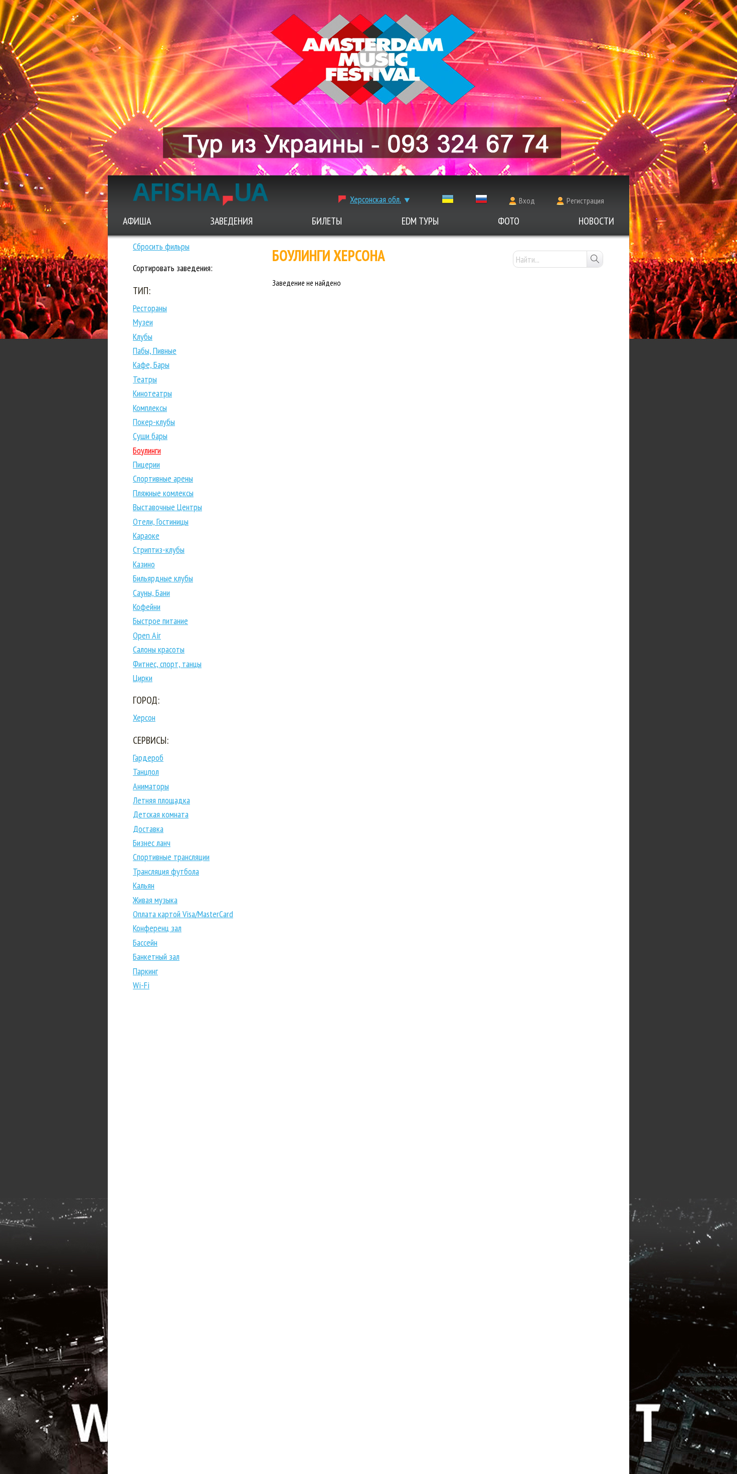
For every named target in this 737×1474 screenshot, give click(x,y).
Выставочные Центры (167, 507)
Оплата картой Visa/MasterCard (183, 914)
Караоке (146, 535)
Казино (144, 564)
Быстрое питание (160, 620)
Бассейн (145, 942)
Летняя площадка (161, 800)
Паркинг (145, 971)
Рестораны (150, 308)
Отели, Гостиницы (161, 521)
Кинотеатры (152, 393)
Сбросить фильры (161, 246)
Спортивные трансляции (171, 857)
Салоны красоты (159, 649)
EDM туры (420, 221)
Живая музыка (155, 900)
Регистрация (585, 200)
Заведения (231, 221)
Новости (596, 221)
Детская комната (161, 814)
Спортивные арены (163, 478)
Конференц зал (157, 928)
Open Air (147, 635)
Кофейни (146, 606)
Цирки (142, 678)
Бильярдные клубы (163, 578)
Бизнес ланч (151, 843)
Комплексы (150, 407)
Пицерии (146, 464)
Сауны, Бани (151, 592)
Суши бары (150, 436)
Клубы (142, 336)
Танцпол (146, 771)
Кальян (143, 885)
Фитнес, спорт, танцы (167, 664)
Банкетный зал (156, 956)
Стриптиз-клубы (159, 549)
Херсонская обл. (375, 199)
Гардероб (148, 757)
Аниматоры (151, 786)
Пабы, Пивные (154, 350)
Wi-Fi (141, 985)
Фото (508, 221)
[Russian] (481, 201)
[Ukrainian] (448, 201)
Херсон (144, 717)
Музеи (143, 322)
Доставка (148, 828)
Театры (145, 379)
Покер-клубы (154, 422)
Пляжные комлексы (163, 493)
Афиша (137, 221)
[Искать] (595, 259)
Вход (527, 200)
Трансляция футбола (166, 871)
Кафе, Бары (151, 364)
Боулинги (147, 450)
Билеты (327, 221)
